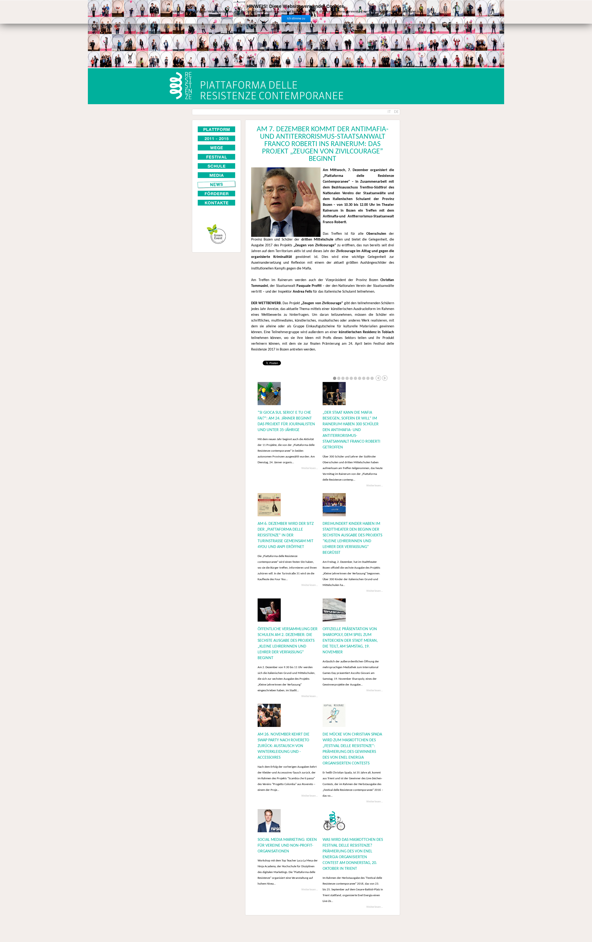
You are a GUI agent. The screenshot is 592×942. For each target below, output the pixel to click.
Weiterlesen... (309, 468)
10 (372, 378)
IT (390, 112)
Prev (378, 378)
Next (385, 378)
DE (396, 112)
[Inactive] (216, 147)
